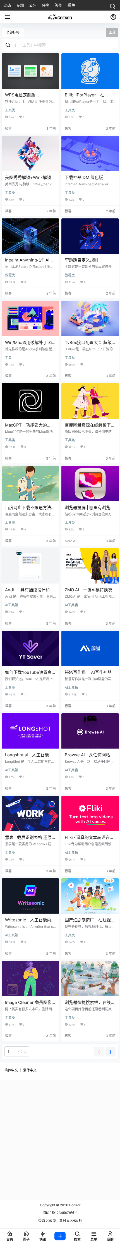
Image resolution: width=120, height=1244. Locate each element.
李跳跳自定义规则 (81, 260)
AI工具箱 (11, 605)
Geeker (74, 1205)
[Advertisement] (60, 1140)
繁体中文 (30, 1070)
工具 (8, 358)
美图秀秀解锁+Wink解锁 (28, 177)
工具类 (10, 110)
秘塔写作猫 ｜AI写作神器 (88, 672)
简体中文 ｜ (13, 1070)
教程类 (10, 275)
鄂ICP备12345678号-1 (60, 1213)
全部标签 (13, 32)
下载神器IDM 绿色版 (84, 177)
